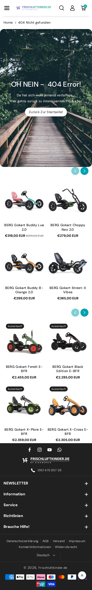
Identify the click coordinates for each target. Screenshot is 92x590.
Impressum (77, 541)
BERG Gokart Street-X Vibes (68, 290)
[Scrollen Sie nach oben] (82, 575)
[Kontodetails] (72, 8)
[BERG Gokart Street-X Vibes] (67, 263)
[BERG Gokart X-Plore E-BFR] (24, 404)
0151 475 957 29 (50, 470)
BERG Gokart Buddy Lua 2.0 (24, 227)
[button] (7, 8)
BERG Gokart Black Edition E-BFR (67, 369)
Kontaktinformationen (35, 547)
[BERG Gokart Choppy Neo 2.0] (67, 200)
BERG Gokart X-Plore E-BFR (24, 431)
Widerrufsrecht (66, 547)
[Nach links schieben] (75, 171)
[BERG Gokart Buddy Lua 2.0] (24, 200)
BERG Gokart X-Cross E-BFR (68, 431)
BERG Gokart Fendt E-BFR (24, 369)
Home (8, 22)
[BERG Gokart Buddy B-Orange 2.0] (24, 263)
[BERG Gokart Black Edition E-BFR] (67, 342)
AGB (45, 541)
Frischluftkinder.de (52, 568)
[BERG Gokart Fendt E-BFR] (24, 342)
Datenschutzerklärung (22, 541)
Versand (59, 541)
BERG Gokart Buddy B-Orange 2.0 (24, 290)
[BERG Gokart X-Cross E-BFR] (67, 404)
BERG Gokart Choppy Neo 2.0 (67, 227)
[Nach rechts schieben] (84, 171)
